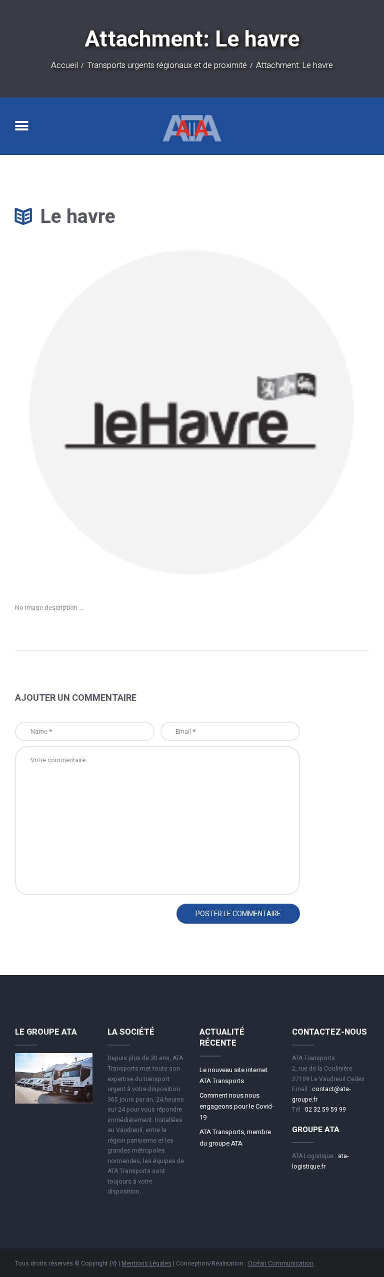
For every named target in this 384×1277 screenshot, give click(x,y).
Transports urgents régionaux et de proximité (167, 65)
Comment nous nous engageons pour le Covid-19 (237, 1107)
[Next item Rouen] (280, 413)
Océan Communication (281, 1263)
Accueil (64, 65)
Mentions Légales (147, 1263)
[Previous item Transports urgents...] (103, 413)
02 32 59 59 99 (325, 1109)
